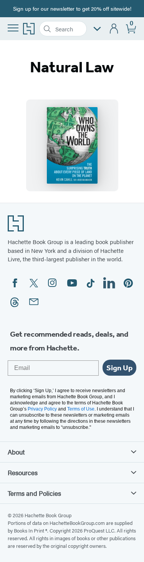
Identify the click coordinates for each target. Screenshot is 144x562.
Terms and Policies (34, 493)
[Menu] (13, 27)
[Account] (114, 29)
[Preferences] (97, 29)
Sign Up (119, 367)
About (16, 451)
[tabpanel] (72, 145)
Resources (23, 472)
